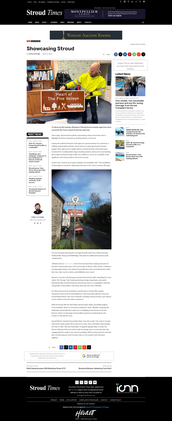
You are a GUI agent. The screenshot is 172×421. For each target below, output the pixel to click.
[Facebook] (120, 1)
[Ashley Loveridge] (38, 208)
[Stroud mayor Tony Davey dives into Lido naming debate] (119, 156)
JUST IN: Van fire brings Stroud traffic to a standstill (37, 145)
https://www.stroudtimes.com (37, 220)
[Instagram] (128, 1)
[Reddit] (136, 1)
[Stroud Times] (44, 13)
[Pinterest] (130, 54)
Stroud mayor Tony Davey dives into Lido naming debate (37, 170)
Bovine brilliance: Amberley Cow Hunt (95, 368)
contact (75, 390)
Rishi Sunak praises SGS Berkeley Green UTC (46, 368)
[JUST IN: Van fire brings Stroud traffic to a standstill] (119, 144)
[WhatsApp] (134, 54)
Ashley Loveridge (34, 53)
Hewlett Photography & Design (97, 407)
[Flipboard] (124, 1)
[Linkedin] (132, 1)
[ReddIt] (139, 54)
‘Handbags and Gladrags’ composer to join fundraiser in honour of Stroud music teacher (37, 158)
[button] (143, 22)
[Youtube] (143, 1)
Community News (35, 41)
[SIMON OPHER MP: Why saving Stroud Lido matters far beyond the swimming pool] (119, 131)
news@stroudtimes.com (86, 395)
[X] (140, 1)
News (28, 41)
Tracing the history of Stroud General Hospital (37, 191)
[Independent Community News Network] (127, 388)
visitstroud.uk (69, 264)
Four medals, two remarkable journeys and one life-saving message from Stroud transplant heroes (129, 104)
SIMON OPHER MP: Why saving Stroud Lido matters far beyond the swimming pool (135, 133)
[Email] (143, 54)
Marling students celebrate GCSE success (35, 180)
